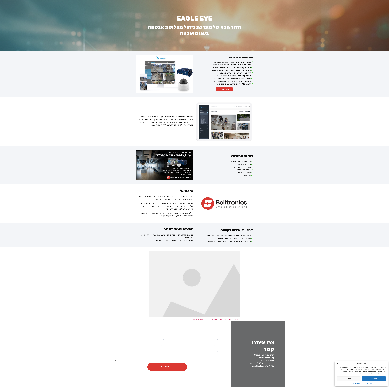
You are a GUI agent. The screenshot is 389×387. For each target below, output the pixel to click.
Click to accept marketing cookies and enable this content (215, 319)
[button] (338, 363)
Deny (349, 379)
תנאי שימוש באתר (367, 383)
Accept (374, 379)
